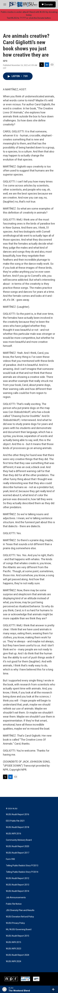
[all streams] (54, 989)
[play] (4, 989)
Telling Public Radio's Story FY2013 (22, 865)
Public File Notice (14, 904)
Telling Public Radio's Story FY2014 (22, 872)
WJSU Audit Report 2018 (17, 827)
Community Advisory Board (19, 840)
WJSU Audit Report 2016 (17, 814)
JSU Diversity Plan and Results (20, 910)
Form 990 (10, 859)
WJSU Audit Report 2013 (17, 885)
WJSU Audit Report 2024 (17, 955)
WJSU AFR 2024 (13, 961)
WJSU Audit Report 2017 (17, 853)
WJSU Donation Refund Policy (20, 917)
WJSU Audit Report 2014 (17, 891)
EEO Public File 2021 (15, 821)
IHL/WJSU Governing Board (18, 929)
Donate (48, 4)
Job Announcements (16, 897)
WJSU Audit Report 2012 (17, 878)
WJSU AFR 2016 (13, 834)
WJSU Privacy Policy (15, 923)
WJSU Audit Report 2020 (17, 846)
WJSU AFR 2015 (13, 942)
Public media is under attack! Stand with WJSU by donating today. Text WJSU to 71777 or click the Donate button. (29, 15)
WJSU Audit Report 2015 (17, 936)
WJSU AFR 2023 (13, 949)
